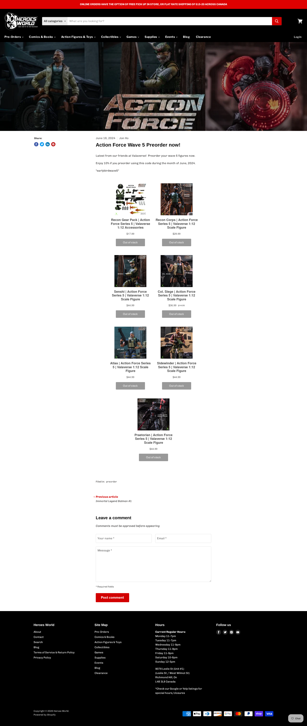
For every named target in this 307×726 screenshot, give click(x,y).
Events (170, 37)
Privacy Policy (42, 657)
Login (298, 37)
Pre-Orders (12, 37)
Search (38, 642)
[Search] (277, 21)
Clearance (203, 37)
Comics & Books (41, 37)
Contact (39, 637)
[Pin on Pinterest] (53, 144)
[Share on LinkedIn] (47, 144)
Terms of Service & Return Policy (54, 652)
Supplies (151, 37)
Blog (186, 37)
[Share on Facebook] (36, 144)
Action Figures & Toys (77, 37)
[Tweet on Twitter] (42, 144)
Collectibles (110, 37)
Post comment (112, 597)
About (37, 631)
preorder (111, 481)
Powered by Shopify (45, 714)
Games (131, 37)
